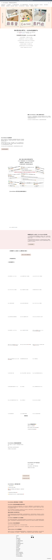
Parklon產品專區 (31, 4)
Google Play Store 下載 (26, 478)
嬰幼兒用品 (41, 4)
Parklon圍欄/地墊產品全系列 (19, 543)
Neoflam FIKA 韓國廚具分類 (19, 553)
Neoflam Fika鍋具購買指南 (19, 552)
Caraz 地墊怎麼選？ (31, 244)
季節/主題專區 (46, 4)
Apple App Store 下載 (26, 475)
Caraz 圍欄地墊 (9, 4)
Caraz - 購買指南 (18, 539)
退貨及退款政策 (49, 558)
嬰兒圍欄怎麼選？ (3, 4)
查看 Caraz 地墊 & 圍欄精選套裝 (26, 254)
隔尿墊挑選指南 (18, 549)
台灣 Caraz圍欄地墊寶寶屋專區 (24, 4)
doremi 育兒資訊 (18, 548)
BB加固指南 (17, 547)
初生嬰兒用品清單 (36, 4)
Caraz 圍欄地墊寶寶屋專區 (15, 4)
